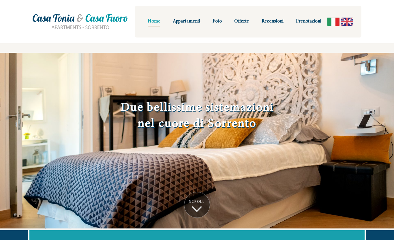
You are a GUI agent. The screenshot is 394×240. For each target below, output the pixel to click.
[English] (347, 22)
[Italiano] (333, 22)
